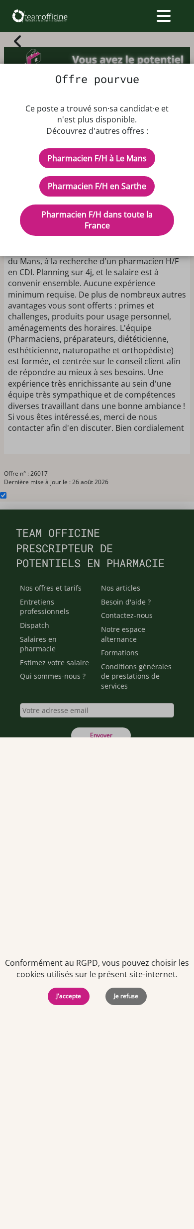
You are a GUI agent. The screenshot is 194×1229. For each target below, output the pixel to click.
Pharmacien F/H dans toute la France (97, 220)
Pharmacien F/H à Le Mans (97, 158)
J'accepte (68, 996)
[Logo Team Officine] (39, 15)
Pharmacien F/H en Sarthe (97, 186)
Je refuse (126, 996)
